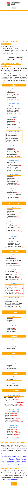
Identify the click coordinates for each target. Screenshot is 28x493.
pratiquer (8, 462)
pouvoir (3, 462)
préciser (14, 462)
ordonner (24, 448)
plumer (11, 456)
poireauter (3, 458)
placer (2, 448)
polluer (24, 458)
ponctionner (4, 459)
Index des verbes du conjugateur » (17, 464)
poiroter (11, 458)
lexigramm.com (16, 489)
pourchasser (10, 461)
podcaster (16, 456)
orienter (3, 450)
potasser (3, 461)
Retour (14, 483)
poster (24, 450)
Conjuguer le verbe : (14, 57)
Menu (14, 8)
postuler (24, 459)
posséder (11, 459)
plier (2, 456)
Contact (16, 490)
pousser (18, 461)
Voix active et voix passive (10, 479)
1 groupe (15, 48)
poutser (24, 461)
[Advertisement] (14, 25)
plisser (6, 456)
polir (17, 458)
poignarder (24, 456)
